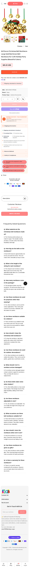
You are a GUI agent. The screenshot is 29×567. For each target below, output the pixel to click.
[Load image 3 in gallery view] (22, 39)
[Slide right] (27, 39)
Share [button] (4, 175)
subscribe (22, 512)
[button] (2, 3)
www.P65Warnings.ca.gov (8, 529)
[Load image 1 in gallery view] (7, 39)
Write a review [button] (14, 213)
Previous (19, 46)
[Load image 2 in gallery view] (14, 39)
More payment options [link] (14, 112)
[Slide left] (2, 39)
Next (26, 46)
